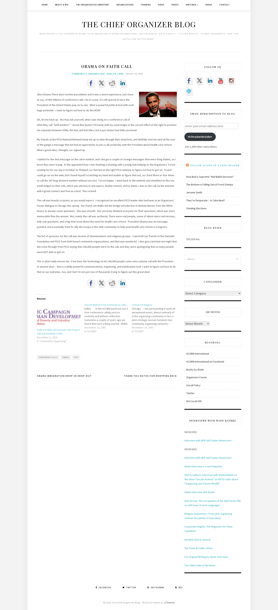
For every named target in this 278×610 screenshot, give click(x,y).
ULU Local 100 (193, 401)
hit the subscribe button (200, 136)
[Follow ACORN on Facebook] (188, 80)
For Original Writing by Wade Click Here (206, 557)
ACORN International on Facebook (205, 361)
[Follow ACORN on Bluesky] (188, 91)
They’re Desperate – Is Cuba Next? (205, 200)
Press (175, 4)
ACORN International (197, 353)
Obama (65, 357)
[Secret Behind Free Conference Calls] (108, 318)
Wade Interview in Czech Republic (203, 466)
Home (45, 4)
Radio (209, 4)
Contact (224, 4)
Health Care (115, 73)
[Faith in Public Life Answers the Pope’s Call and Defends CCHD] (59, 315)
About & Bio (62, 4)
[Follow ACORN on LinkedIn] (210, 80)
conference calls (48, 357)
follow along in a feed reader (215, 165)
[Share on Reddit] (112, 83)
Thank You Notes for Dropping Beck (150, 375)
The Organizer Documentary (92, 4)
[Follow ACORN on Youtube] (220, 80)
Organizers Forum (196, 377)
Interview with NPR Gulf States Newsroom (207, 440)
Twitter (190, 393)
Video (161, 4)
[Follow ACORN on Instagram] (231, 80)
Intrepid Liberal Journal (197, 539)
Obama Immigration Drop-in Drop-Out (64, 375)
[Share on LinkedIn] (122, 83)
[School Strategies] (155, 318)
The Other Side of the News (200, 565)
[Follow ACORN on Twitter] (199, 80)
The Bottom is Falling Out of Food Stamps (209, 184)
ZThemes (169, 602)
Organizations (125, 4)
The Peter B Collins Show (198, 548)
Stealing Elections (196, 208)
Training (146, 4)
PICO (76, 357)
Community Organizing (88, 73)
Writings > (192, 4)
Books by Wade (195, 369)
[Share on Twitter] (101, 83)
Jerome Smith (194, 192)
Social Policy (193, 385)
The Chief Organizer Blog (139, 24)
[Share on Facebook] (91, 83)
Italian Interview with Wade (199, 492)
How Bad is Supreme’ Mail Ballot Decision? (210, 176)
